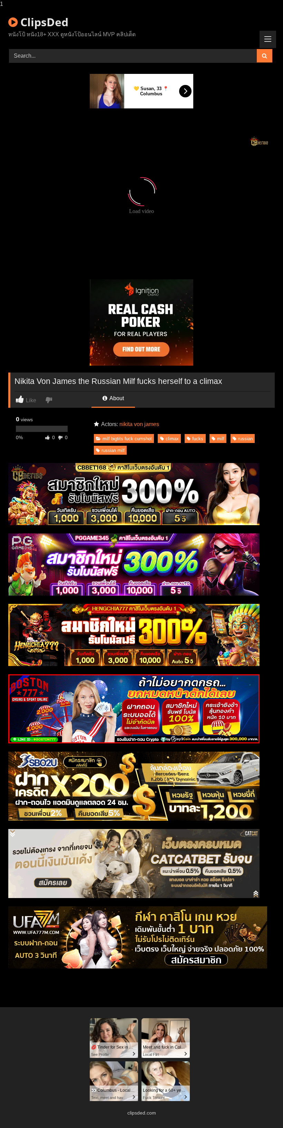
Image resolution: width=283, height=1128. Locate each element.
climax (172, 438)
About (116, 398)
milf (220, 438)
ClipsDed (43, 22)
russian (245, 438)
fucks (197, 438)
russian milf (113, 450)
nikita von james (139, 424)
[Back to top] (261, 1108)
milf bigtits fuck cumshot (127, 438)
